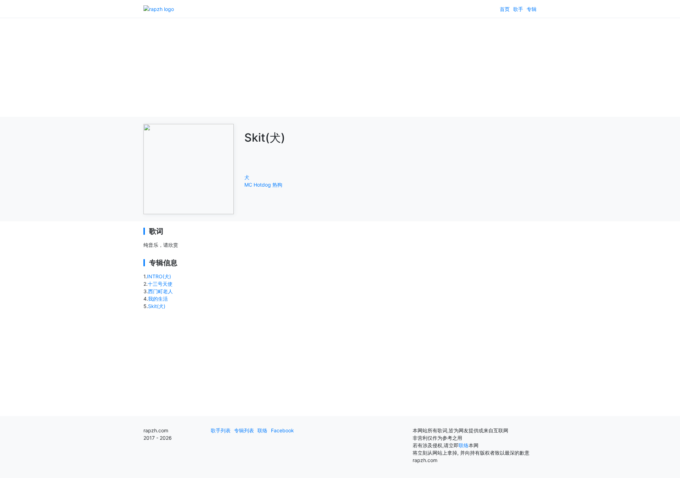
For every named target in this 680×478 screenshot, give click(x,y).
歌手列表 (221, 430)
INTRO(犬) (159, 276)
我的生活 (158, 299)
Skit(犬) (156, 306)
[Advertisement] (340, 67)
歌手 (518, 9)
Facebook (282, 430)
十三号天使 (160, 284)
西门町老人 (160, 291)
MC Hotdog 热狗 (263, 185)
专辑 (532, 9)
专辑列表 (244, 430)
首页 (505, 9)
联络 (262, 430)
